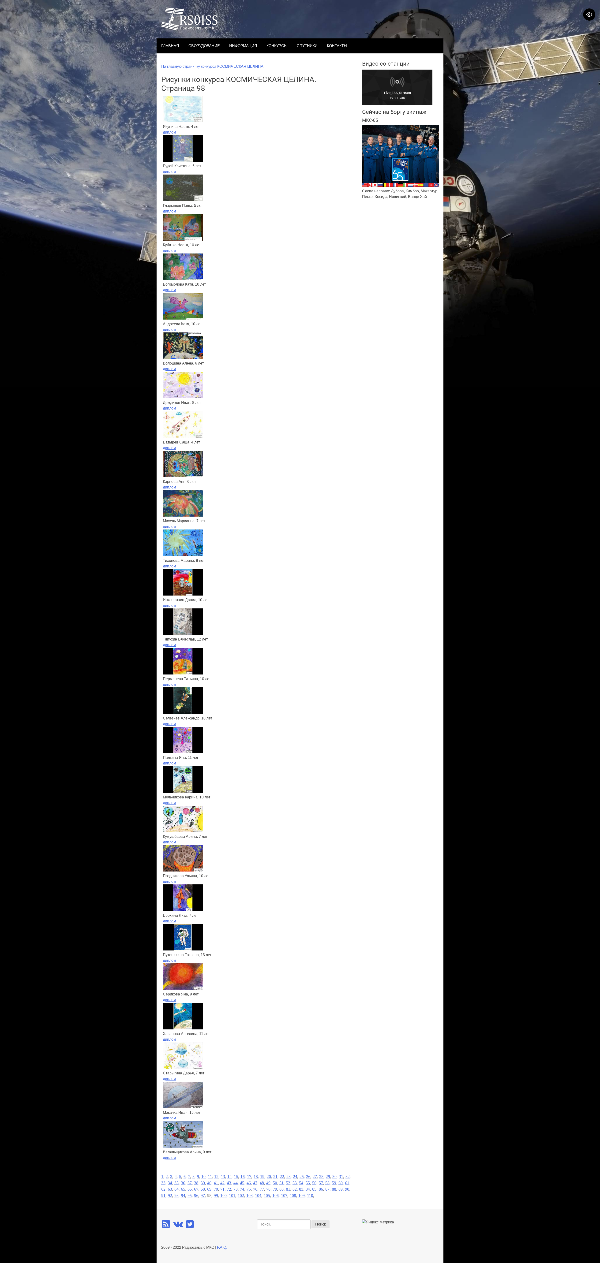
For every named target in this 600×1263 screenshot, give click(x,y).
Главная (170, 46)
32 (347, 1176)
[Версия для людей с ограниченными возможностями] (589, 14)
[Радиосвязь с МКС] (189, 30)
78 (268, 1189)
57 (321, 1183)
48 (262, 1183)
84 (308, 1189)
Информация (243, 46)
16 (242, 1176)
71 (222, 1189)
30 (334, 1176)
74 (242, 1189)
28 (321, 1176)
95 (190, 1195)
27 (315, 1176)
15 (236, 1176)
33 (163, 1183)
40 (209, 1183)
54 (301, 1183)
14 (229, 1176)
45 (242, 1183)
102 (241, 1195)
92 (170, 1195)
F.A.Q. (222, 1247)
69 (209, 1189)
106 (275, 1195)
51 (281, 1183)
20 (269, 1176)
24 (295, 1176)
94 (183, 1195)
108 (293, 1195)
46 (249, 1183)
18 (256, 1176)
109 (301, 1195)
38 (196, 1183)
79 (275, 1189)
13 (223, 1176)
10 (203, 1176)
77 (262, 1189)
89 (340, 1189)
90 (347, 1189)
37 (190, 1183)
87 (327, 1189)
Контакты (337, 46)
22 (282, 1176)
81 (288, 1189)
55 (308, 1183)
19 (262, 1176)
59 (334, 1183)
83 (301, 1189)
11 (210, 1176)
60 (340, 1183)
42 (222, 1183)
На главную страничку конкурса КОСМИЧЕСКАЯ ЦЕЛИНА (212, 66)
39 (203, 1183)
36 (183, 1183)
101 (232, 1195)
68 (203, 1189)
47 (255, 1183)
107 (284, 1195)
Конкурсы (276, 46)
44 (235, 1183)
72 (229, 1189)
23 (288, 1176)
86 (321, 1189)
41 (216, 1183)
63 (170, 1189)
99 (216, 1195)
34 (170, 1183)
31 (341, 1176)
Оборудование (204, 46)
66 (190, 1189)
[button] (594, 631)
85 (314, 1189)
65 (183, 1189)
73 (235, 1189)
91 (163, 1195)
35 (176, 1183)
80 (281, 1189)
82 (294, 1189)
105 (267, 1195)
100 (223, 1195)
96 (196, 1195)
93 (176, 1195)
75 (249, 1189)
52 (288, 1183)
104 (258, 1195)
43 (229, 1183)
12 (216, 1176)
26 (308, 1176)
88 (334, 1189)
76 (255, 1189)
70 (216, 1189)
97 (203, 1195)
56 (314, 1183)
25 (302, 1176)
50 (275, 1183)
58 (327, 1183)
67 (196, 1189)
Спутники (307, 46)
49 (268, 1183)
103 (249, 1195)
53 (294, 1183)
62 (163, 1189)
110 (310, 1195)
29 (328, 1176)
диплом (169, 132)
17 (249, 1176)
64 (176, 1189)
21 (275, 1176)
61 (347, 1183)
